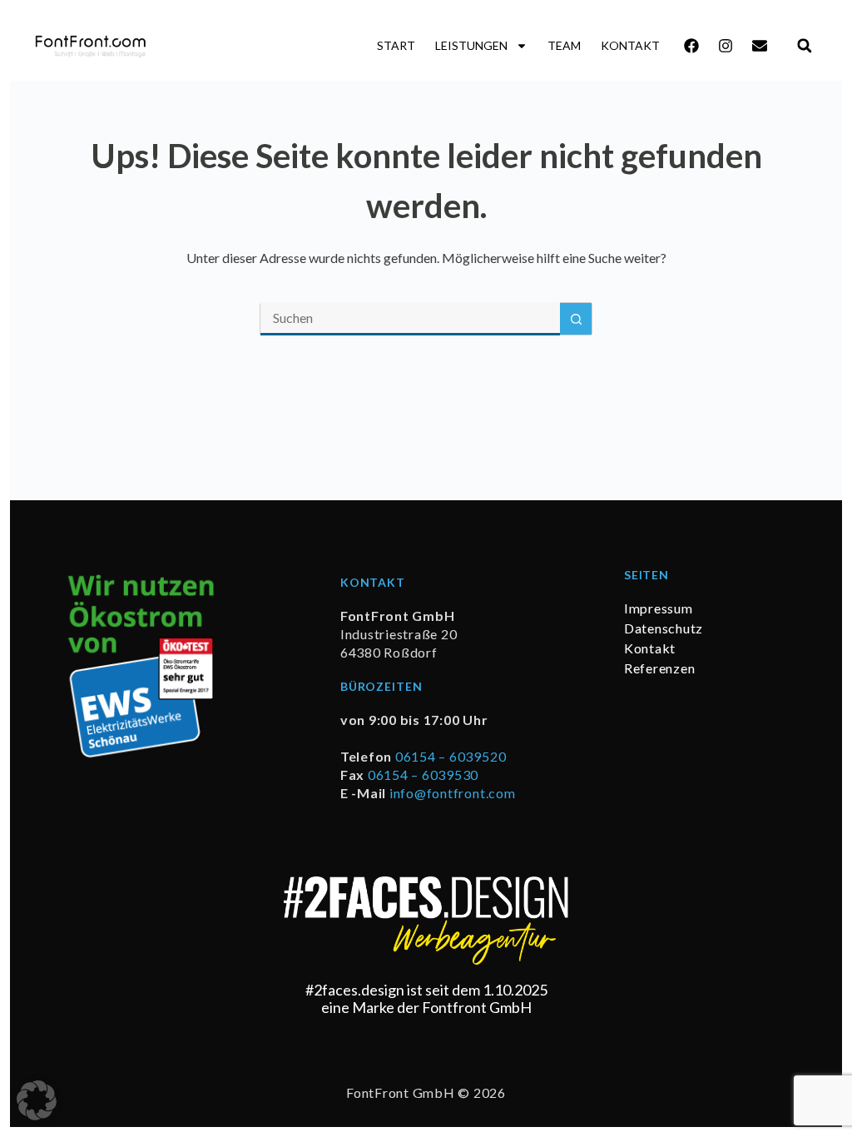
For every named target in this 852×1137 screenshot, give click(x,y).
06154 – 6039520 (450, 756)
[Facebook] (691, 46)
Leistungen (471, 45)
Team (564, 45)
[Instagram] (726, 46)
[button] (804, 45)
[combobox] (410, 318)
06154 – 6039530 (423, 774)
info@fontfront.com (452, 793)
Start (396, 45)
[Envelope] (760, 46)
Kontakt (630, 45)
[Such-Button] (576, 319)
